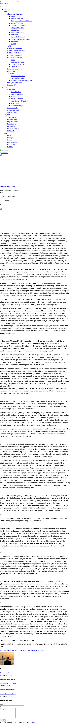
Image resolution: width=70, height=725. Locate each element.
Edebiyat (10, 138)
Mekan (8, 650)
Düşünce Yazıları (13, 122)
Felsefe (9, 135)
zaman (41, 650)
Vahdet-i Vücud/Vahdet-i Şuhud (22, 80)
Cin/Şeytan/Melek (17, 28)
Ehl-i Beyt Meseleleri (14, 55)
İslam (5, 12)
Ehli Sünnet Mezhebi (14, 53)
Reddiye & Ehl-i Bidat (14, 57)
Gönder (3, 720)
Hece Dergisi (11, 124)
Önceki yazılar (5, 673)
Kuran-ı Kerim (16, 16)
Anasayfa (7, 9)
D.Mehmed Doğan (17, 94)
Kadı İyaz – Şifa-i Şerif (14, 83)
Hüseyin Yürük (16, 96)
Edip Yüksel (15, 67)
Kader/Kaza (15, 35)
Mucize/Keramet (17, 23)
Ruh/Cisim (14, 41)
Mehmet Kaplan (13, 128)
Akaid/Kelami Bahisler (15, 14)
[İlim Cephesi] (4, 3)
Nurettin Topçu (12, 119)
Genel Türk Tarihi (13, 110)
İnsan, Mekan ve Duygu (8, 694)
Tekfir (13, 60)
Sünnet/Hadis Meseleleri (16, 51)
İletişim (34, 722)
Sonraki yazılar (5, 686)
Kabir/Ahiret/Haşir (17, 32)
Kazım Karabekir (17, 99)
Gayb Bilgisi (15, 30)
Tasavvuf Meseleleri (18, 76)
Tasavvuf (10, 74)
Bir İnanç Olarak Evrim (8, 683)
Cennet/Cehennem (18, 25)
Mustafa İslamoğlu (17, 62)
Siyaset (9, 140)
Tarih (5, 87)
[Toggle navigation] (0, 6)
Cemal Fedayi (16, 92)
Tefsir (9, 46)
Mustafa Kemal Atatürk (19, 101)
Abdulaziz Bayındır (17, 64)
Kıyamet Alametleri (18, 37)
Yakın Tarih (11, 90)
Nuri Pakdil (11, 126)
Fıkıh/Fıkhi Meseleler (14, 48)
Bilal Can (3, 650)
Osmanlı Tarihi (12, 108)
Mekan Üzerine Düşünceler (21, 650)
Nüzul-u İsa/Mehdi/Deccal (20, 39)
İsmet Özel (11, 131)
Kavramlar (11, 144)
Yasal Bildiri (25, 722)
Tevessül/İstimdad (17, 78)
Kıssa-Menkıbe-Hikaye (15, 69)
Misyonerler (15, 103)
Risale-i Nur (11, 71)
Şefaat (13, 44)
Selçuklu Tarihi (12, 112)
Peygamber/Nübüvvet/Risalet (21, 21)
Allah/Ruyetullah (17, 19)
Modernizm (35, 650)
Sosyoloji (7, 115)
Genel (6, 133)
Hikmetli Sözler (12, 142)
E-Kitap (10, 147)
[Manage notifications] (4, 720)
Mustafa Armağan (17, 106)
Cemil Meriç (11, 117)
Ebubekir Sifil (11, 85)
